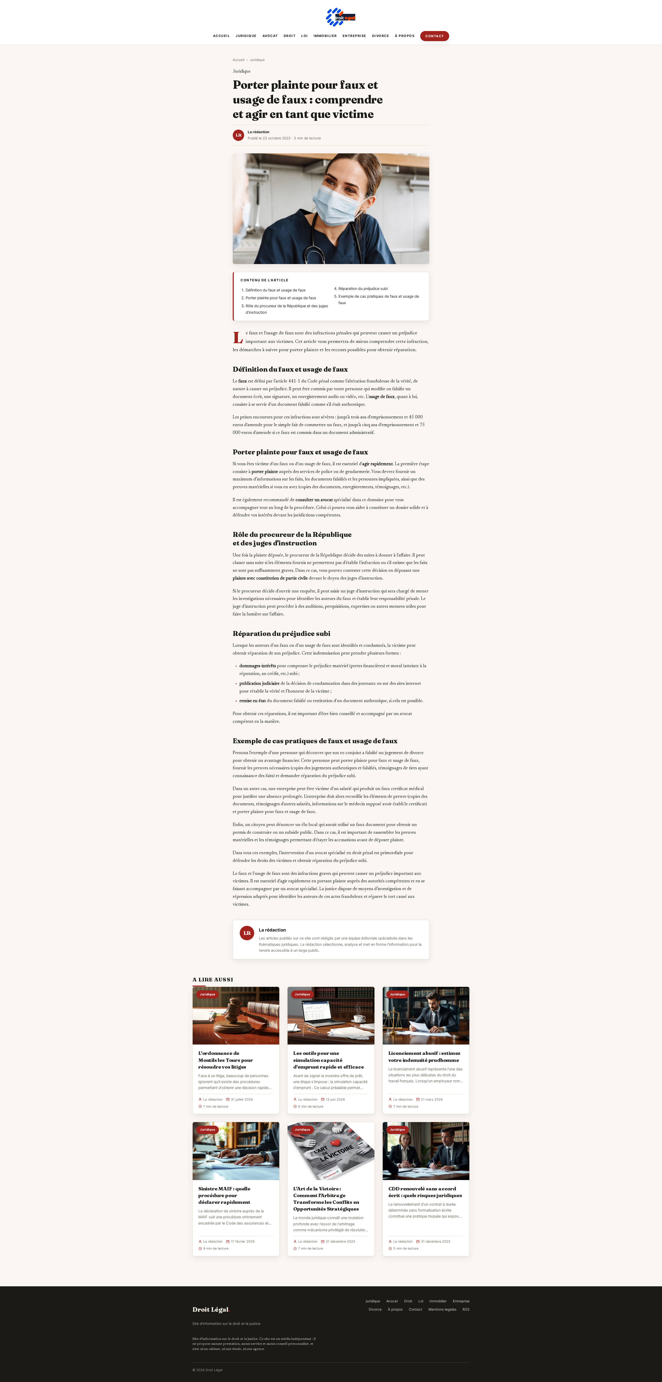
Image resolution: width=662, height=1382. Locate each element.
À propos (405, 36)
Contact (434, 36)
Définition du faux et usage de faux (276, 290)
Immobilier (325, 36)
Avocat (270, 36)
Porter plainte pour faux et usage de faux (281, 298)
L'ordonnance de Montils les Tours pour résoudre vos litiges (225, 1060)
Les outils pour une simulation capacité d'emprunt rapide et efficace (328, 1060)
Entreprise (354, 36)
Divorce (380, 36)
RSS (466, 1309)
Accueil (221, 36)
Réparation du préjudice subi (363, 288)
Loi (304, 36)
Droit (290, 36)
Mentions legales (442, 1309)
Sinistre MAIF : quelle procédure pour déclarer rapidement (224, 1195)
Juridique (246, 36)
